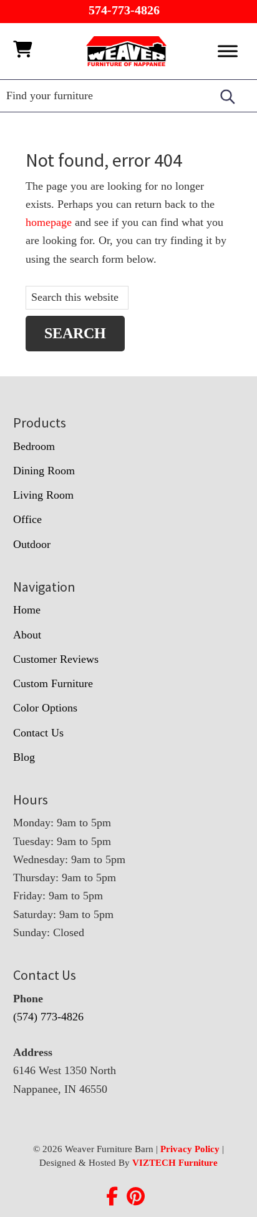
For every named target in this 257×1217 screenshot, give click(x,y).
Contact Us (38, 732)
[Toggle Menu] (228, 51)
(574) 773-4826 (48, 1016)
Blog (24, 757)
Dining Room (44, 470)
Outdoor (32, 544)
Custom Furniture (53, 683)
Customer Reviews (56, 659)
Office (27, 519)
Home (27, 610)
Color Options (45, 707)
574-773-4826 (124, 10)
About (27, 634)
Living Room (43, 495)
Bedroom (34, 446)
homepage (49, 222)
